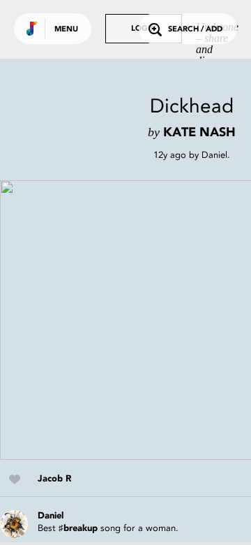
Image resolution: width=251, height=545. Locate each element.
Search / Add (195, 30)
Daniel (214, 155)
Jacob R (54, 479)
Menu (66, 30)
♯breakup (78, 528)
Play (139, 320)
